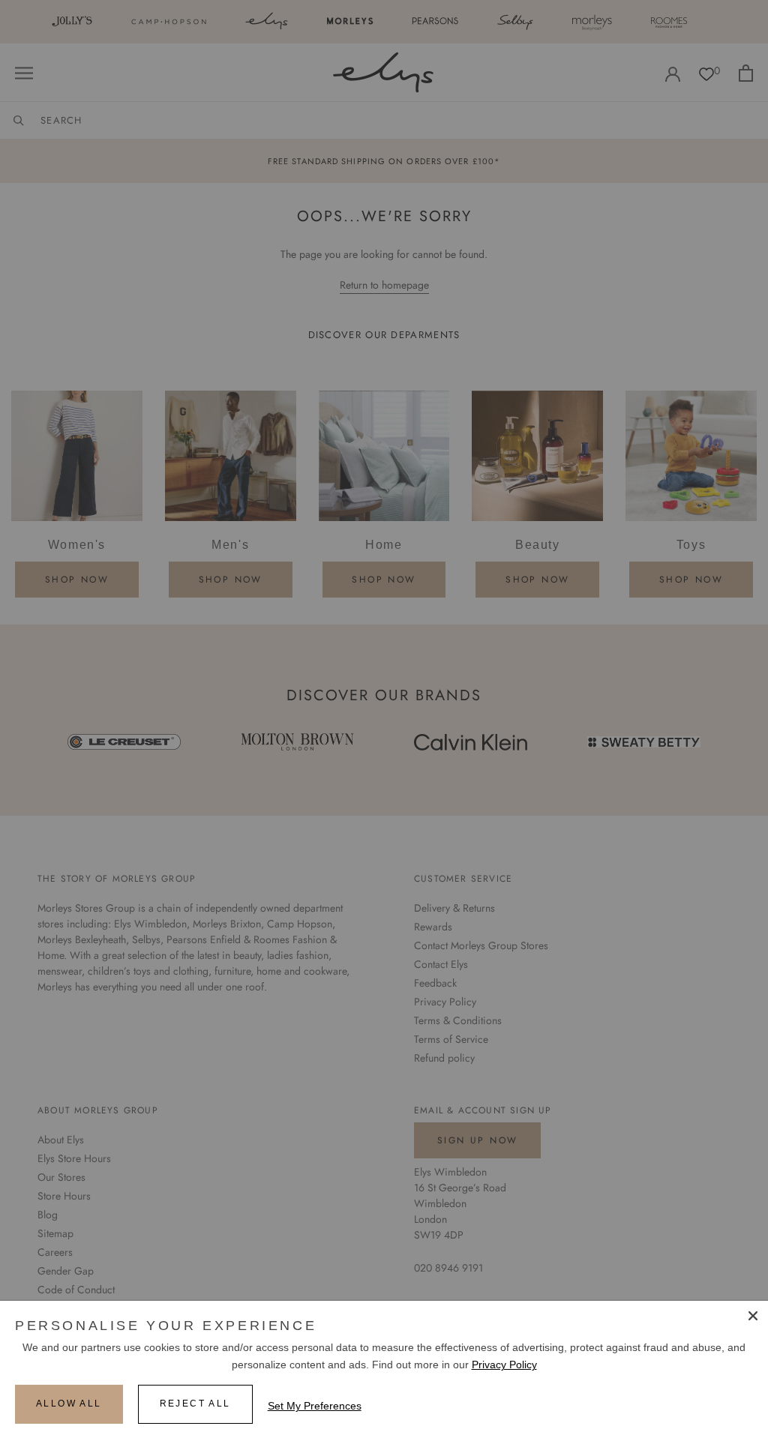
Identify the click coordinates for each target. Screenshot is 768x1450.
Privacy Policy (504, 1365)
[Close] (753, 1315)
